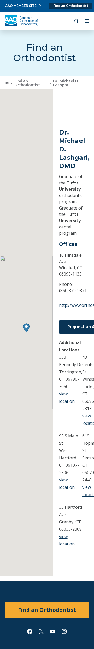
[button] (26, 328)
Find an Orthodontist (70, 5)
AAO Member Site (21, 6)
